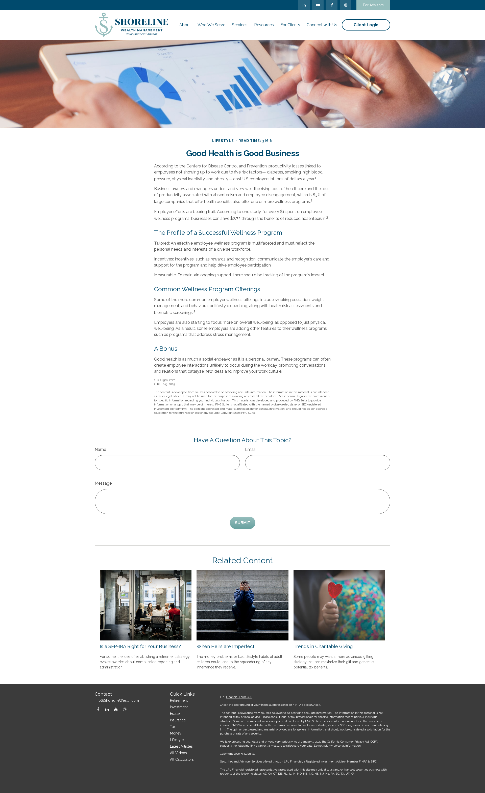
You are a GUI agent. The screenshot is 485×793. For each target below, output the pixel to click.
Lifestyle (177, 740)
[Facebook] (331, 5)
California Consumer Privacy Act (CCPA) (352, 741)
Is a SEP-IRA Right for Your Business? (140, 646)
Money (175, 733)
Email (250, 449)
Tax (173, 727)
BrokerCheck (312, 705)
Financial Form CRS (239, 697)
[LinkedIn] (304, 5)
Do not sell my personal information (337, 745)
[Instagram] (124, 709)
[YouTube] (318, 5)
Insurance (178, 720)
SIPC (374, 761)
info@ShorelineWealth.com (117, 700)
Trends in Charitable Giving (323, 646)
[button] (185, 25)
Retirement (179, 700)
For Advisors (373, 5)
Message (103, 483)
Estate (175, 714)
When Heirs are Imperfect (225, 646)
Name (100, 449)
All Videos (178, 753)
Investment (179, 707)
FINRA (363, 761)
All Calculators (182, 759)
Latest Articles (181, 746)
